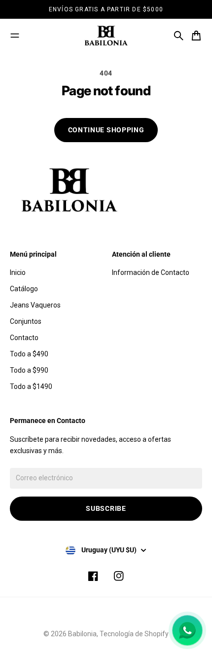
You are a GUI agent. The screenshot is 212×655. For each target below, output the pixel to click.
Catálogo (24, 289)
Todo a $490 (29, 354)
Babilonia (82, 634)
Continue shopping (106, 130)
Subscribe (106, 508)
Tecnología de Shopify (134, 634)
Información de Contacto (150, 272)
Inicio (18, 272)
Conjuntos (25, 321)
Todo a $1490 (31, 386)
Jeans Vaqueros (35, 305)
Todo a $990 (29, 370)
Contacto (24, 338)
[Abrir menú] (15, 35)
